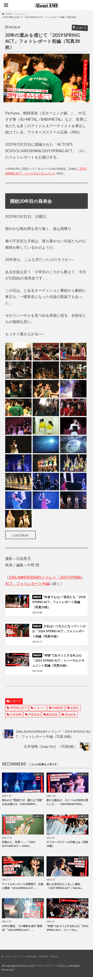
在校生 (74, 707)
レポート (15, 701)
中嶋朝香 (57, 707)
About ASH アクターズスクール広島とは (45, 965)
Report (44, 956)
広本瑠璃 (15, 714)
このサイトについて (13, 956)
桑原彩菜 (52, 714)
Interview (32, 956)
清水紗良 (70, 714)
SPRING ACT (18, 707)
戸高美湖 (33, 714)
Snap (55, 956)
